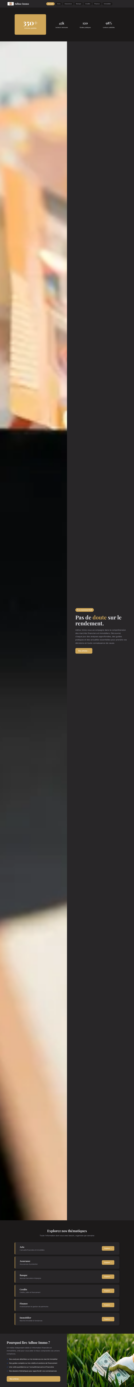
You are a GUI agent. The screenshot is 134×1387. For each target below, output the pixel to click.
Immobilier (107, 4)
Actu (58, 4)
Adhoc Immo (22, 3)
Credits (87, 4)
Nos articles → (83, 651)
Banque (78, 4)
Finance (97, 4)
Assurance (68, 4)
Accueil (50, 4)
